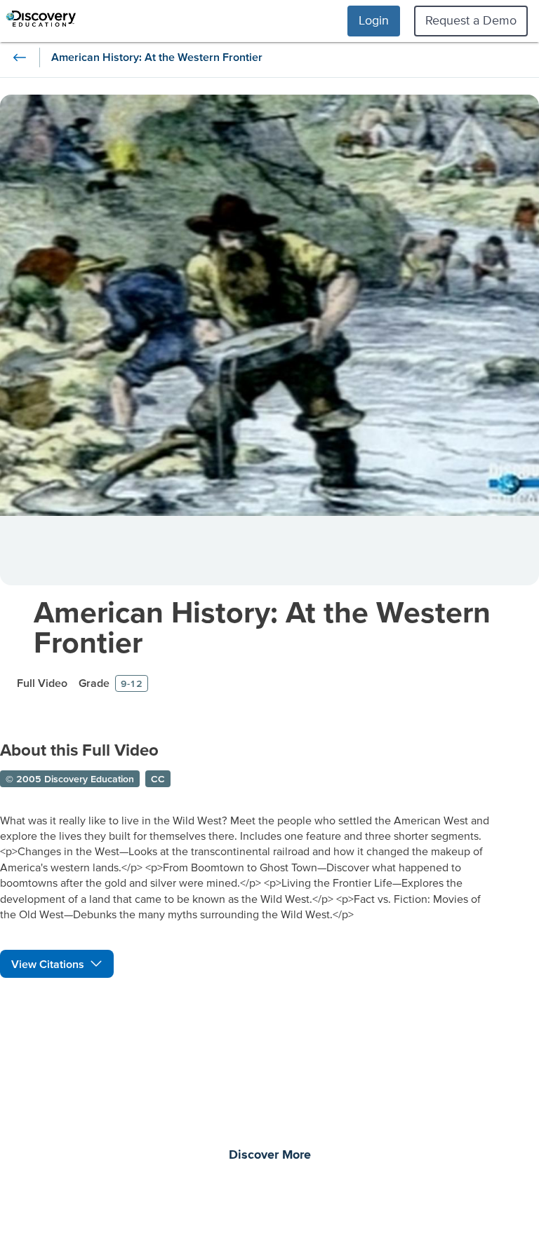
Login (374, 20)
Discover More (270, 1155)
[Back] (20, 57)
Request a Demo (471, 20)
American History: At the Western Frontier (262, 627)
